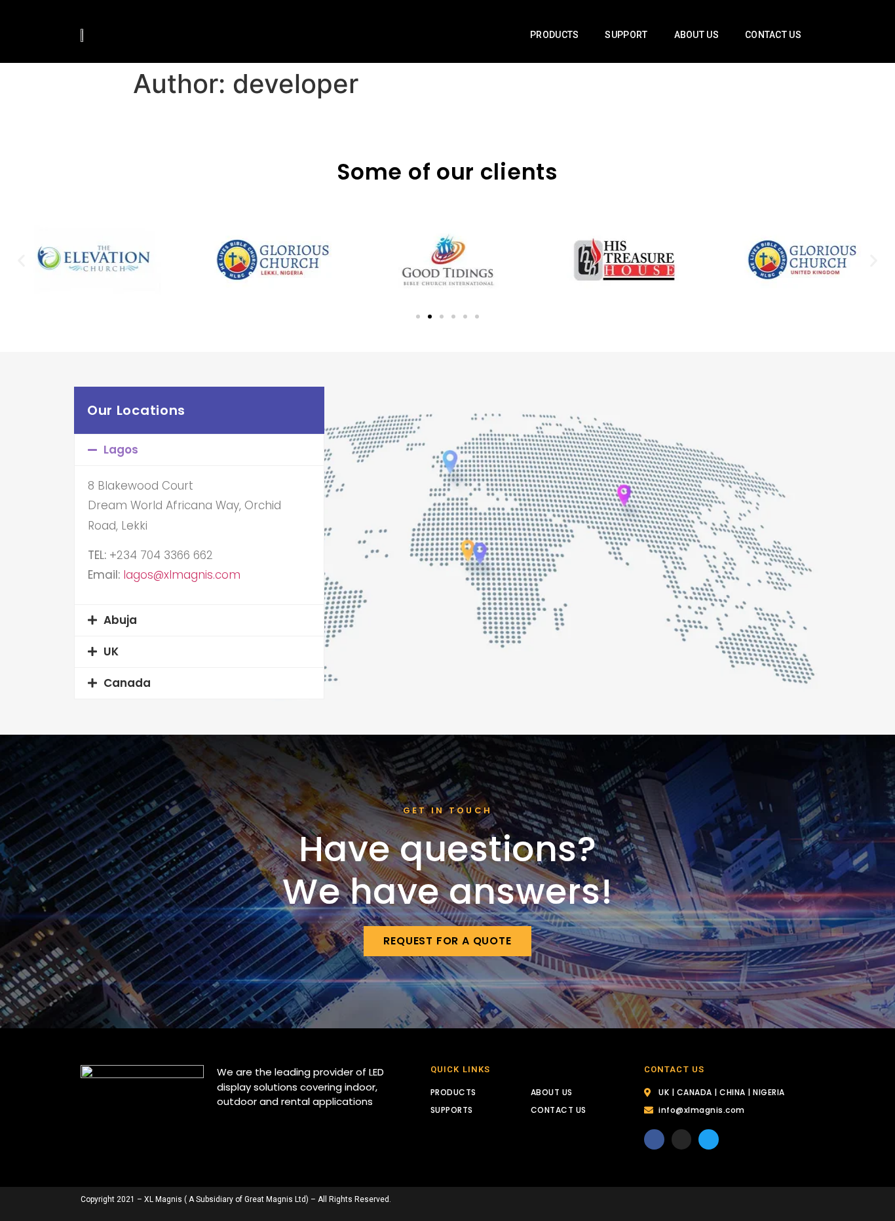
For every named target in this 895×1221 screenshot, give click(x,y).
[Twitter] (708, 1139)
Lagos (121, 449)
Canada (127, 683)
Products (554, 34)
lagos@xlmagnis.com (181, 575)
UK (111, 651)
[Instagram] (682, 1139)
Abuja (120, 620)
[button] (418, 317)
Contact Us (773, 34)
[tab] (199, 450)
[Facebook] (654, 1139)
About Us (696, 34)
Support (626, 34)
